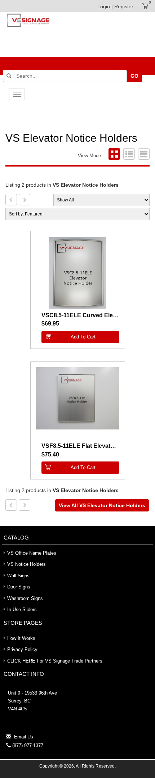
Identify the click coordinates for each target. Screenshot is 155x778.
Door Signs (18, 587)
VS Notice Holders (26, 564)
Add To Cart (83, 337)
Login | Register (115, 6)
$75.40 (50, 454)
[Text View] (143, 156)
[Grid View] (113, 156)
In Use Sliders (22, 609)
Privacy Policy (22, 649)
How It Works (21, 638)
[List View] (128, 156)
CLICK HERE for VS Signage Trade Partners (54, 661)
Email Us (23, 737)
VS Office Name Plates (31, 553)
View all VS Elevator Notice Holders (102, 505)
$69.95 (50, 323)
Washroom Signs (25, 598)
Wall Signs (18, 575)
